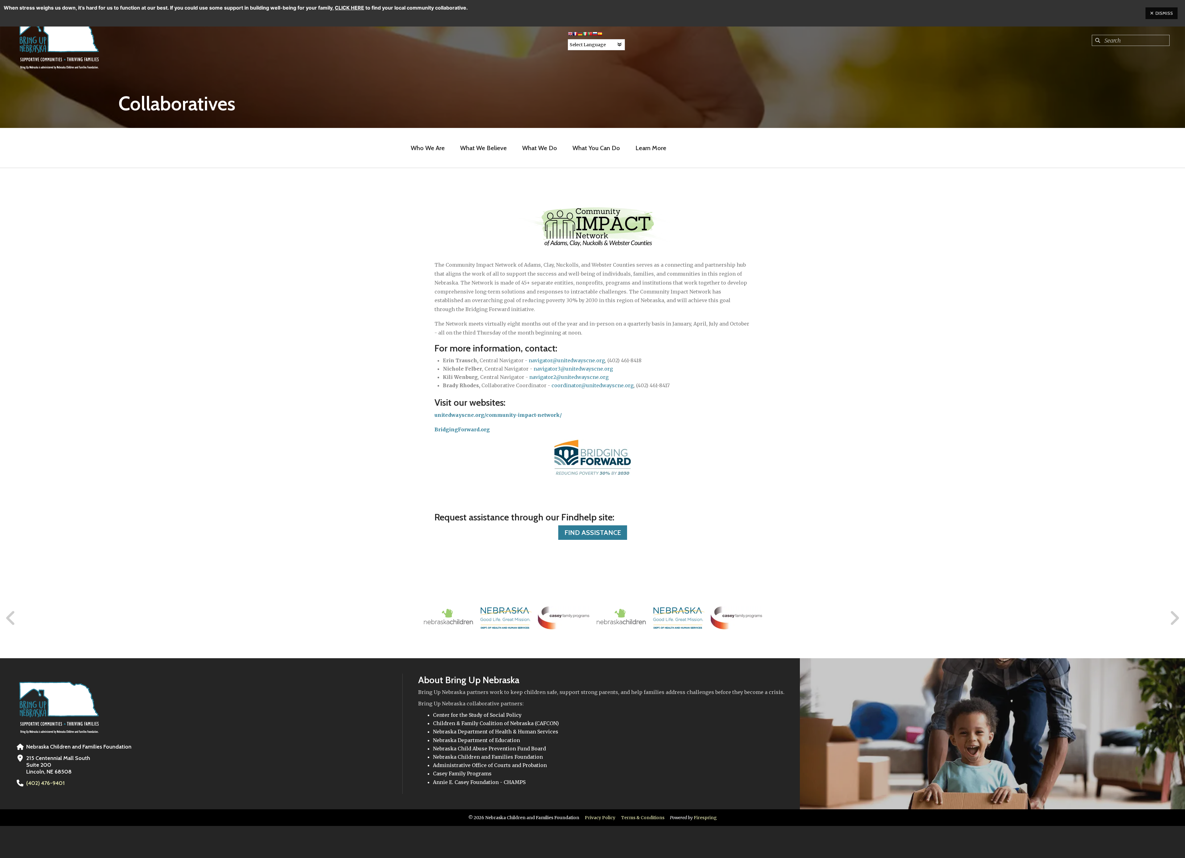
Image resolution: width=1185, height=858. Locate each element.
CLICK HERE (349, 8)
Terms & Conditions (642, 817)
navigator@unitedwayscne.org (567, 360)
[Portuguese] (590, 34)
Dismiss (1164, 13)
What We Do (539, 148)
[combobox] (1131, 40)
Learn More (650, 148)
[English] (570, 34)
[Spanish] (599, 34)
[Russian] (594, 34)
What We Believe (483, 148)
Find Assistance (592, 532)
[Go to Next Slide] (1174, 618)
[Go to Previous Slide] (11, 618)
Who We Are (428, 148)
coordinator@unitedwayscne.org (592, 385)
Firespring (705, 817)
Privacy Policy (600, 817)
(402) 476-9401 (45, 783)
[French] (575, 34)
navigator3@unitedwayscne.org (573, 369)
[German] (580, 34)
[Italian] (585, 34)
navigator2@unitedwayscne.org (569, 377)
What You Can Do (596, 148)
